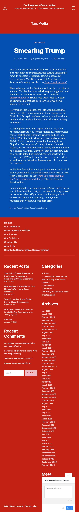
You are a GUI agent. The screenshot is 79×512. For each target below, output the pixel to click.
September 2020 (49, 462)
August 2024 (47, 332)
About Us (9, 246)
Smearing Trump (39, 51)
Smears (44, 208)
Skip (63, 508)
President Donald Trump (31, 208)
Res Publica (23, 59)
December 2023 (49, 357)
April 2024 (46, 345)
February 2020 (48, 465)
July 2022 (46, 406)
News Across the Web (17, 230)
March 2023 (47, 385)
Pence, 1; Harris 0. (26, 358)
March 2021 (47, 443)
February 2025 (48, 317)
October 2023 (48, 363)
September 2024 (49, 329)
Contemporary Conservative (39, 5)
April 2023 (46, 382)
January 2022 (48, 425)
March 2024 (47, 348)
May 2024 (46, 342)
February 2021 (48, 446)
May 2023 (46, 379)
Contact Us (10, 242)
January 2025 (48, 320)
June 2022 (46, 409)
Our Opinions (11, 238)
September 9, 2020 (40, 59)
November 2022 (49, 397)
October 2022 (48, 400)
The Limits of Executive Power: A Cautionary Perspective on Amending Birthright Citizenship (18, 276)
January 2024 (48, 354)
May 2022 (46, 413)
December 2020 (49, 453)
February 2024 (48, 351)
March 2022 (47, 419)
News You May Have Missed (54, 279)
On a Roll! (8, 319)
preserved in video (19, 97)
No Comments (59, 59)
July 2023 (46, 373)
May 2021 (46, 440)
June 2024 (46, 339)
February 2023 (48, 388)
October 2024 (48, 326)
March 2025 (47, 314)
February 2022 (48, 422)
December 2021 (49, 428)
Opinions (45, 282)
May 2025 (46, 311)
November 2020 (49, 456)
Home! (8, 222)
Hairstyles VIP (10, 351)
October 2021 (48, 431)
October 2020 (48, 459)
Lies (14, 208)
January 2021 (48, 450)
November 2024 (49, 323)
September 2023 (49, 366)
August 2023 (47, 369)
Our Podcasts (12, 226)
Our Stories (39, 43)
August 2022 (47, 403)
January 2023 (48, 391)
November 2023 (49, 360)
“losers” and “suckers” (55, 82)
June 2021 (46, 437)
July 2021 (46, 434)
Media (18, 208)
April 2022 (46, 416)
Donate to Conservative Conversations (26, 250)
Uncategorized (48, 295)
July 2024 (46, 336)
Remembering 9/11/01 (21, 363)
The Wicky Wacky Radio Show (55, 292)
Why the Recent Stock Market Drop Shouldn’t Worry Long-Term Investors (19, 289)
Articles (45, 273)
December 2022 (49, 394)
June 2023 (46, 376)
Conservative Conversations (54, 276)
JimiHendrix (9, 358)
